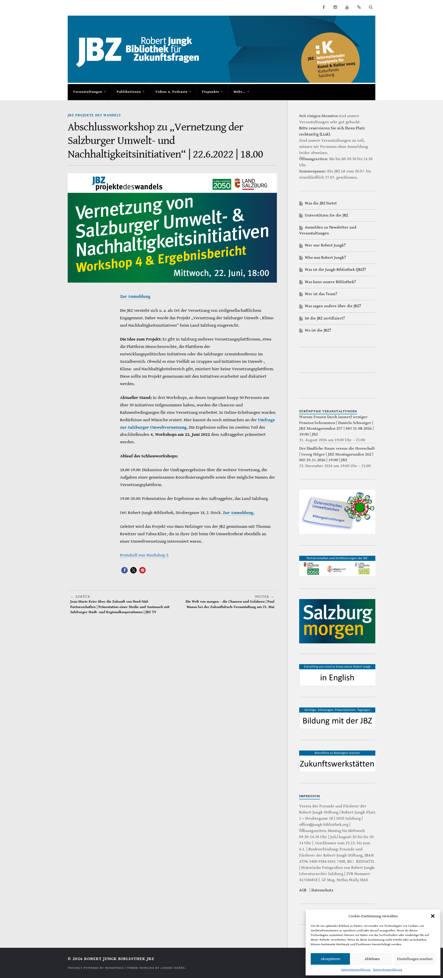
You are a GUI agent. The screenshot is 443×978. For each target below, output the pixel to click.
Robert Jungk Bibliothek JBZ (119, 958)
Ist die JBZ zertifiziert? (325, 318)
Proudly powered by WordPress (96, 968)
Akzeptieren (330, 959)
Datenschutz (322, 890)
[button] (432, 916)
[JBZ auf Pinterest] (359, 7)
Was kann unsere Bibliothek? (330, 282)
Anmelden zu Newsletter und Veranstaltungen (327, 230)
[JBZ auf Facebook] (323, 7)
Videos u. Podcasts (171, 92)
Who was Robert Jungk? (325, 257)
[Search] (370, 7)
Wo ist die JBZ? (318, 330)
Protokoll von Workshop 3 (144, 555)
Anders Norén (172, 968)
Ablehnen (372, 959)
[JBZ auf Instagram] (335, 7)
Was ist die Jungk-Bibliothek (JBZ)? (335, 269)
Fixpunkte (210, 92)
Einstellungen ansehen (414, 959)
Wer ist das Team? (321, 294)
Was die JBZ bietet (321, 203)
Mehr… (240, 92)
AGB (302, 890)
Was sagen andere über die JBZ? (333, 306)
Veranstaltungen (87, 92)
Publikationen (129, 92)
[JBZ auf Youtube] (347, 7)
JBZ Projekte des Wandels (94, 115)
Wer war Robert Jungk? (325, 245)
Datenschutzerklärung (355, 969)
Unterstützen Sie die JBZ (326, 215)
